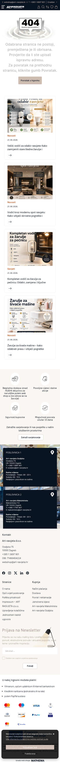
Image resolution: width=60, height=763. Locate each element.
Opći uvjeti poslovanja (13, 593)
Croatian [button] (51, 2)
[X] (15, 573)
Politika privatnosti (11, 597)
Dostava (36, 593)
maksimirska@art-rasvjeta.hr (19, 510)
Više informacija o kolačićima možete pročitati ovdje (27, 739)
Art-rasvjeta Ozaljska (42, 610)
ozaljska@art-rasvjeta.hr (18, 468)
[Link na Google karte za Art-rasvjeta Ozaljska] (52, 452)
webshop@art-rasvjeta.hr (14, 2)
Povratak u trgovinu (30, 80)
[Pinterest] (27, 573)
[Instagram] (9, 573)
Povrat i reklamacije (41, 597)
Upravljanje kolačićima (13, 610)
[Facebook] (3, 573)
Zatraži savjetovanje (30, 437)
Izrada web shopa (23, 760)
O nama (6, 588)
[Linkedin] (21, 573)
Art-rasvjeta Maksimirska (44, 606)
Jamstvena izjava (40, 601)
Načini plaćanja (39, 588)
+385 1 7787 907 (15, 507)
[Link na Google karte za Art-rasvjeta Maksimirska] (52, 494)
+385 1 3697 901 (38, 2)
